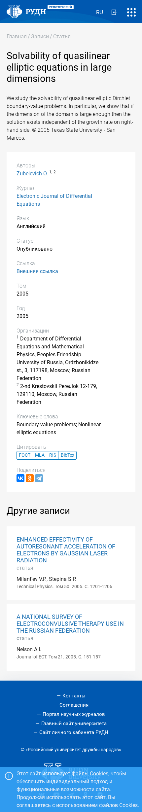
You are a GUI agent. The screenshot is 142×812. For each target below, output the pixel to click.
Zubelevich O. (32, 173)
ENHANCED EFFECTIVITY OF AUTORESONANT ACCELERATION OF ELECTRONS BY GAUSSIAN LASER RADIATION (66, 550)
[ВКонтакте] (20, 478)
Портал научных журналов (74, 714)
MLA (40, 455)
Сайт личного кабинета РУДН (73, 732)
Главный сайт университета (74, 723)
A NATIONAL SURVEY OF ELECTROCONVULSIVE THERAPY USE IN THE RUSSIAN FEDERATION (70, 624)
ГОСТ (24, 455)
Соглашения (74, 705)
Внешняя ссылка (37, 271)
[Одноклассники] (30, 478)
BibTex (67, 455)
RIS (52, 455)
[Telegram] (39, 478)
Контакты (74, 696)
